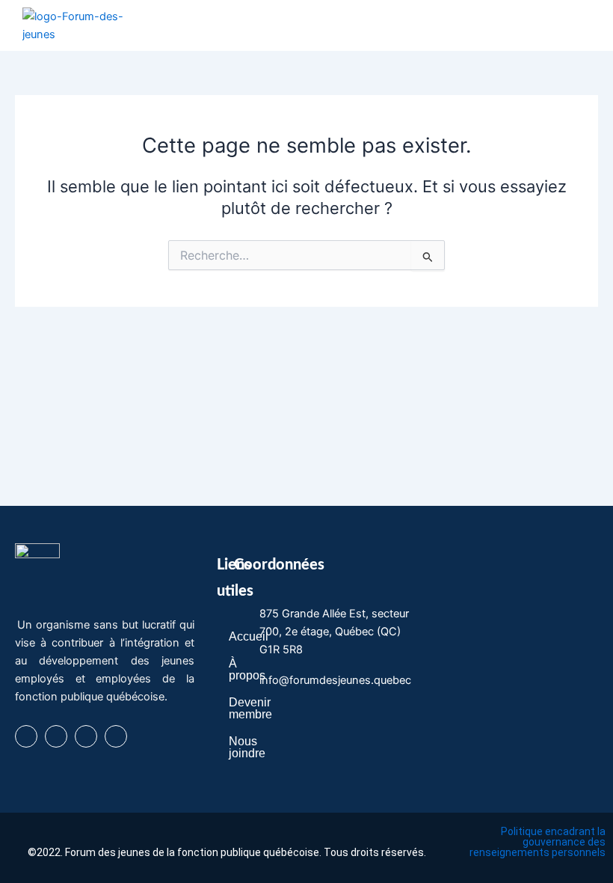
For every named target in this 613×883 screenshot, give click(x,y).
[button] (579, 25)
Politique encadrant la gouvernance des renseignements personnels (537, 841)
